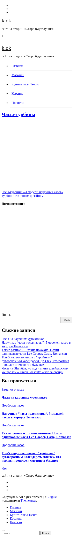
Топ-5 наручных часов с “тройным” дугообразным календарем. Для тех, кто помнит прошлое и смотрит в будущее (35, 361)
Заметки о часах (13, 389)
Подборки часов (13, 405)
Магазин (18, 75)
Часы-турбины (18, 114)
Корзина (17, 93)
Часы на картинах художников (23, 339)
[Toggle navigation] (4, 39)
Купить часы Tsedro (25, 84)
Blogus (51, 496)
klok (6, 21)
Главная (17, 66)
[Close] (3, 530)
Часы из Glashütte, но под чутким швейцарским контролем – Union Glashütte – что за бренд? (35, 370)
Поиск (6, 314)
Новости (18, 102)
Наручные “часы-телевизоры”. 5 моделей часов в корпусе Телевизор (33, 415)
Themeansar (28, 500)
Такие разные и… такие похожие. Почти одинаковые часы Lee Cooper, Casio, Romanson (34, 351)
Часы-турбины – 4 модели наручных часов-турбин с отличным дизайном (32, 193)
